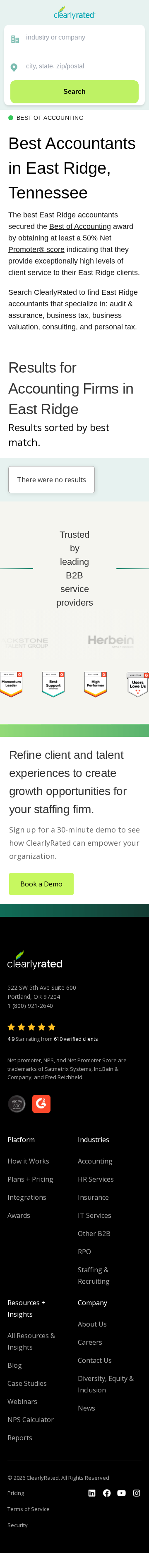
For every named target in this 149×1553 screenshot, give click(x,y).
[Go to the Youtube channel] (122, 1493)
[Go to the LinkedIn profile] (92, 1493)
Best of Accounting (80, 226)
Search (74, 91)
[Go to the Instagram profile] (137, 1493)
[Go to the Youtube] (107, 1493)
